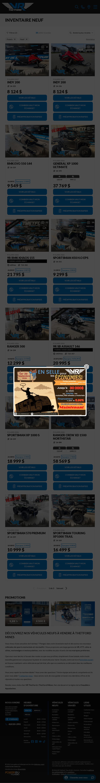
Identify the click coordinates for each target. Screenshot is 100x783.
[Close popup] (86, 366)
